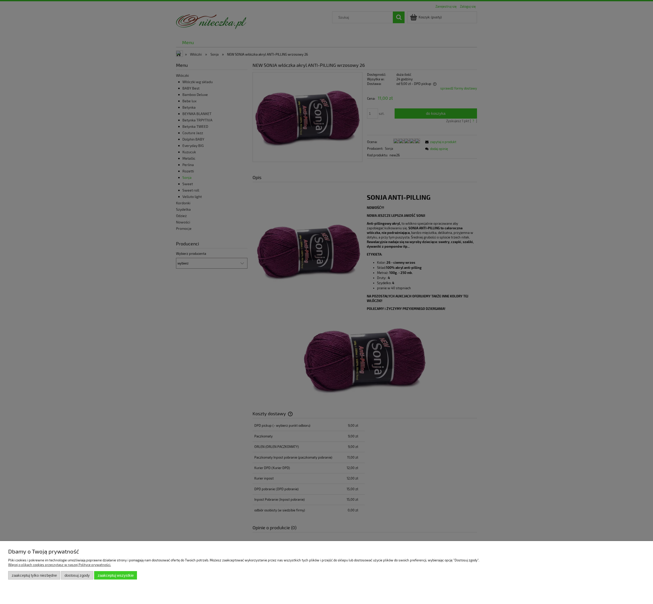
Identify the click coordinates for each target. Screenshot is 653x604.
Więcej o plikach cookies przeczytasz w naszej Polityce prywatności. (59, 565)
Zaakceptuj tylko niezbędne (34, 575)
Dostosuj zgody (77, 575)
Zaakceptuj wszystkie (116, 575)
